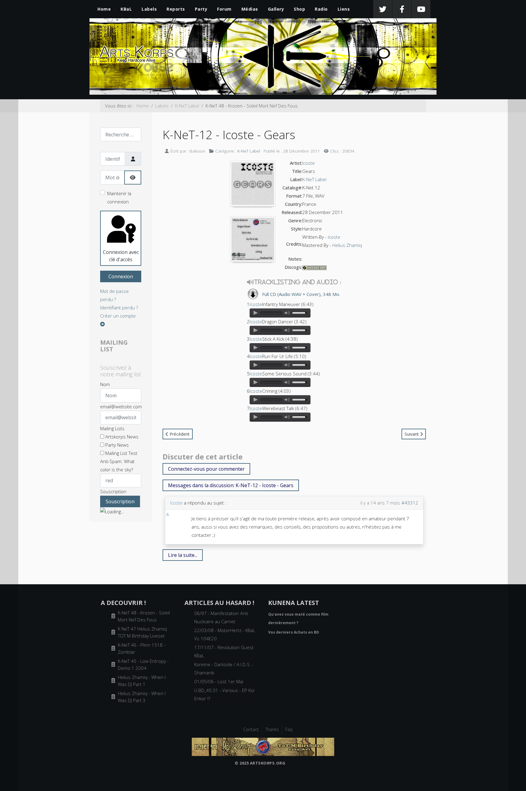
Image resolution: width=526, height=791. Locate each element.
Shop (299, 9)
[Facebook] (402, 9)
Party (201, 9)
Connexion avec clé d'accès (121, 256)
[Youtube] (421, 9)
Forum (224, 9)
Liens (344, 9)
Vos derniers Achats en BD (293, 632)
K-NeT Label (248, 151)
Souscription (113, 491)
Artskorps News (121, 437)
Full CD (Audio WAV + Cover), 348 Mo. (301, 294)
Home (104, 9)
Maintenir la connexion (119, 197)
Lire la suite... (182, 555)
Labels (149, 9)
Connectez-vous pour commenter (206, 469)
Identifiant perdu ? (119, 307)
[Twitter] (382, 9)
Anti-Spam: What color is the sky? (117, 465)
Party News (116, 445)
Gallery (276, 9)
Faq (289, 729)
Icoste (308, 163)
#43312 (410, 503)
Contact (251, 729)
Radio (321, 9)
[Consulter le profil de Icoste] (167, 514)
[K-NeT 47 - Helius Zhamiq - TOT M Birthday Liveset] (263, 746)
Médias (249, 9)
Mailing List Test (120, 453)
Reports (176, 9)
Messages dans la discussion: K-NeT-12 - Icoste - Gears (230, 485)
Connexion (120, 276)
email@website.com (121, 406)
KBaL (126, 9)
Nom (105, 384)
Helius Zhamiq (347, 245)
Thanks (272, 729)
